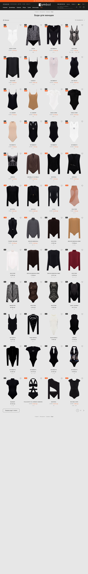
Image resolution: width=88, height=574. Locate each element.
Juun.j (54, 209)
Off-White (74, 80)
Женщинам (6, 4)
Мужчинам (13, 4)
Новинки (5, 7)
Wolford (74, 48)
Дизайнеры (12, 7)
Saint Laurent (74, 305)
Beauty (28, 4)
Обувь (24, 7)
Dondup (33, 80)
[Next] (83, 410)
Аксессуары (35, 7)
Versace (74, 177)
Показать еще (11, 410)
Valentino (13, 305)
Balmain (12, 401)
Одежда (19, 7)
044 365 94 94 (61, 4)
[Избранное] (80, 7)
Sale (41, 7)
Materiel (53, 177)
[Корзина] (83, 7)
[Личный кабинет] (76, 7)
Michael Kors (74, 401)
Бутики (68, 4)
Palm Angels (33, 337)
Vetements (54, 48)
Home (23, 4)
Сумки (29, 7)
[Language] (79, 5)
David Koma (53, 112)
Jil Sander (13, 112)
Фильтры (7, 20)
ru (83, 4)
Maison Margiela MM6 (74, 241)
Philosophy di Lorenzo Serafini (33, 401)
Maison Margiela (33, 241)
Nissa (33, 48)
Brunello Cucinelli (33, 177)
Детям (19, 4)
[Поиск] (58, 7)
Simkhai (12, 177)
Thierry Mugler (12, 241)
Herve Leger (12, 48)
